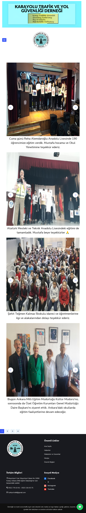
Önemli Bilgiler (49, 462)
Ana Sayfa (47, 446)
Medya (46, 458)
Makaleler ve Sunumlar (52, 454)
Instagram (51, 485)
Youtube (50, 489)
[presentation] (10, 107)
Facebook (51, 478)
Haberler (47, 450)
